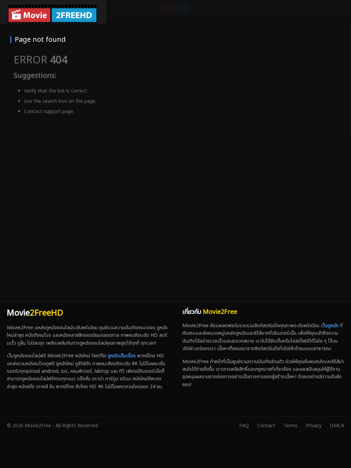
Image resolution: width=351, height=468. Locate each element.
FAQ (244, 425)
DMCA (337, 425)
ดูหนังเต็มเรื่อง (122, 355)
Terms (290, 425)
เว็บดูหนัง (330, 325)
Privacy (314, 425)
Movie (35, 313)
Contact (266, 425)
